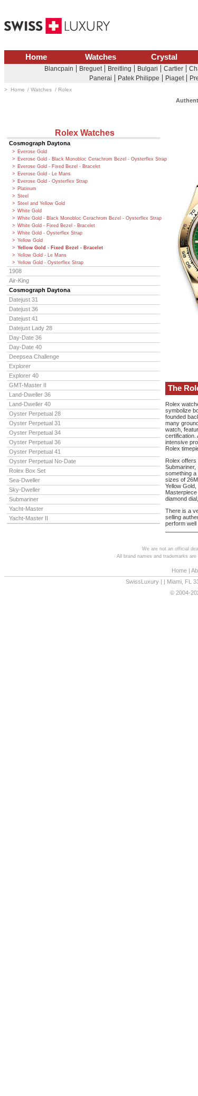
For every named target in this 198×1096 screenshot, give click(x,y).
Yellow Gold (30, 240)
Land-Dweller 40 (30, 404)
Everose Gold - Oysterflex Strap (52, 181)
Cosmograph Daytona (39, 143)
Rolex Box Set (27, 470)
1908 (15, 271)
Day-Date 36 (25, 337)
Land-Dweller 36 (30, 394)
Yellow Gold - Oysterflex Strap (50, 262)
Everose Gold (32, 151)
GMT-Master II (27, 385)
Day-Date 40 (25, 347)
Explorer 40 (24, 375)
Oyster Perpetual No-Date (42, 461)
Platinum (26, 188)
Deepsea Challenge (34, 356)
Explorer (20, 366)
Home (36, 57)
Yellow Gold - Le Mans (42, 255)
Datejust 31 (23, 299)
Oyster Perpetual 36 (35, 442)
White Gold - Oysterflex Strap (49, 233)
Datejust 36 (23, 309)
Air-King (19, 280)
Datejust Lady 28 (30, 328)
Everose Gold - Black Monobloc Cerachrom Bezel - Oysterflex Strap (88, 159)
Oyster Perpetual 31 (35, 423)
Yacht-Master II (28, 518)
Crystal (164, 57)
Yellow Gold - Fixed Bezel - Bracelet (60, 247)
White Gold (29, 210)
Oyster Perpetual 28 (35, 413)
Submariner (24, 499)
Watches (100, 57)
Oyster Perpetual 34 (35, 432)
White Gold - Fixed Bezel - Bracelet (56, 225)
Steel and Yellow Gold (41, 203)
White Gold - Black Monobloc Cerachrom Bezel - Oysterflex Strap (88, 218)
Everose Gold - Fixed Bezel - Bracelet (58, 166)
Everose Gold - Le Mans (44, 173)
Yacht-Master (26, 508)
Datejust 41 (23, 318)
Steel (23, 196)
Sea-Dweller (24, 480)
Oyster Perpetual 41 (35, 451)
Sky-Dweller (24, 489)
